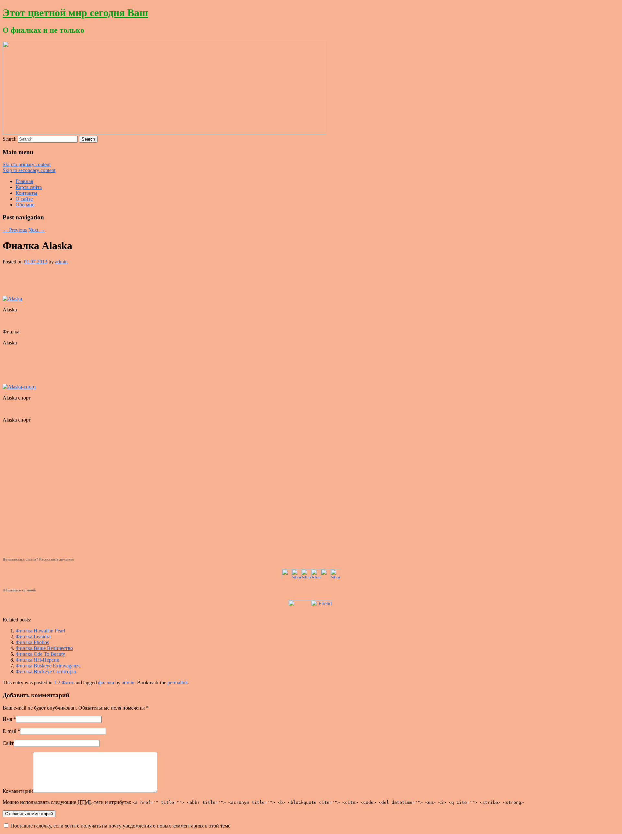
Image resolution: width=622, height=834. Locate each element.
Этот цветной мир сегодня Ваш (75, 12)
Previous (15, 230)
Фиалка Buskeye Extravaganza (48, 665)
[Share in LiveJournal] (325, 577)
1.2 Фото (63, 682)
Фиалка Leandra (33, 636)
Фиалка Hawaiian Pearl (40, 630)
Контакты (26, 193)
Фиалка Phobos (32, 642)
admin (61, 261)
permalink (177, 682)
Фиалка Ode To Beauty (40, 654)
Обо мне (25, 204)
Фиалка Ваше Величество (44, 648)
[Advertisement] (311, 279)
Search (10, 139)
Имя (7, 719)
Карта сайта (29, 187)
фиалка (106, 682)
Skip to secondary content (29, 170)
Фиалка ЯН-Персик (37, 660)
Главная (24, 181)
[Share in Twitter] (287, 577)
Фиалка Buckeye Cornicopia (46, 671)
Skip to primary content (27, 164)
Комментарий (18, 791)
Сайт (8, 743)
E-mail (9, 731)
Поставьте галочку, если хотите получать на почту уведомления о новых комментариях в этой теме (120, 825)
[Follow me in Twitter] (299, 604)
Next (36, 230)
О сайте (24, 199)
